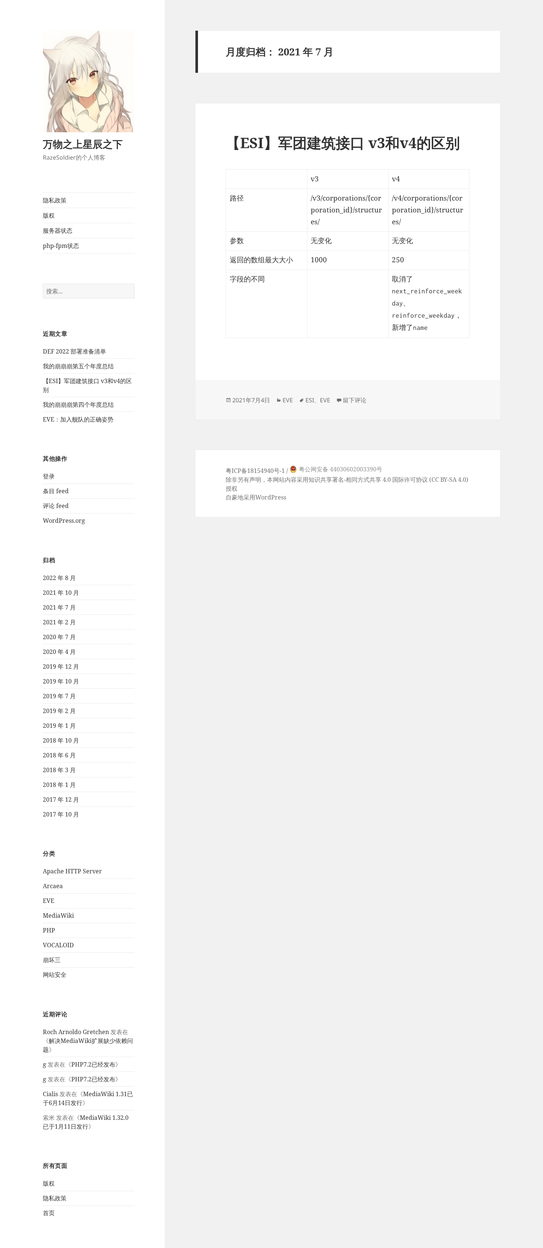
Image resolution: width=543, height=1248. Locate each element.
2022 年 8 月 (59, 578)
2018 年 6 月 (59, 755)
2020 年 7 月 (59, 637)
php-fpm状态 (61, 246)
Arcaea (53, 886)
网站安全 (54, 975)
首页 (49, 1213)
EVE (48, 901)
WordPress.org (64, 520)
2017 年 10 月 (61, 814)
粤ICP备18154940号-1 (255, 471)
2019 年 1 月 (59, 726)
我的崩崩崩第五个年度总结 (78, 366)
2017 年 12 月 (61, 799)
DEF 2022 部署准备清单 (74, 351)
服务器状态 (57, 230)
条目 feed (56, 491)
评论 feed (56, 506)
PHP (49, 930)
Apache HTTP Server (72, 871)
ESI (309, 400)
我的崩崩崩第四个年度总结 (78, 404)
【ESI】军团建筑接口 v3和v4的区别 (343, 142)
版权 (49, 215)
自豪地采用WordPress (256, 497)
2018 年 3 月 (59, 770)
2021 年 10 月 (61, 593)
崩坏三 (52, 960)
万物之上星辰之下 (83, 144)
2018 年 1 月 (59, 785)
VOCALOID (58, 945)
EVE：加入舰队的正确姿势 (78, 419)
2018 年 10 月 (61, 740)
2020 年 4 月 (59, 652)
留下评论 (354, 400)
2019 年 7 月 (59, 696)
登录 (49, 476)
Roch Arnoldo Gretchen (76, 1032)
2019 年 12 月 (61, 666)
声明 (255, 479)
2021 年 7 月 (59, 607)
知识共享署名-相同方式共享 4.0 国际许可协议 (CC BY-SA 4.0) (388, 479)
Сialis (50, 1094)
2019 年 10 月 (61, 681)
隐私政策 (54, 200)
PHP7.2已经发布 (93, 1064)
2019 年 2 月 (59, 711)
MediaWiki (58, 915)
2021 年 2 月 (59, 622)
